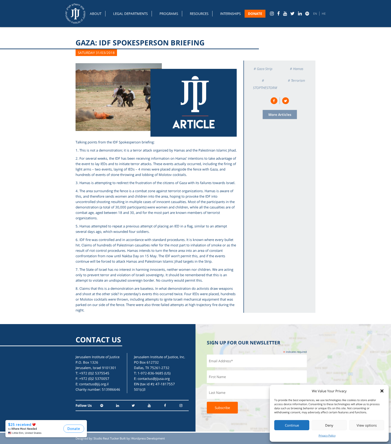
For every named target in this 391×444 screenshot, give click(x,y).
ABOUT (95, 13)
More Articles (279, 114)
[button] (382, 391)
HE (324, 14)
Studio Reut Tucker (106, 438)
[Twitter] (292, 13)
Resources (199, 13)
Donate (255, 13)
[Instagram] (272, 13)
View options (367, 425)
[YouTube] (285, 13)
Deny (329, 425)
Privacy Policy (327, 435)
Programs (169, 13)
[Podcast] (307, 13)
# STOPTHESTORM (265, 84)
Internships (230, 13)
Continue (292, 425)
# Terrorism (296, 80)
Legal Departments (130, 13)
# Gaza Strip (263, 68)
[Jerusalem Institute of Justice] (75, 13)
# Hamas (296, 68)
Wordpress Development (148, 438)
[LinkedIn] (300, 13)
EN (315, 14)
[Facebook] (278, 13)
